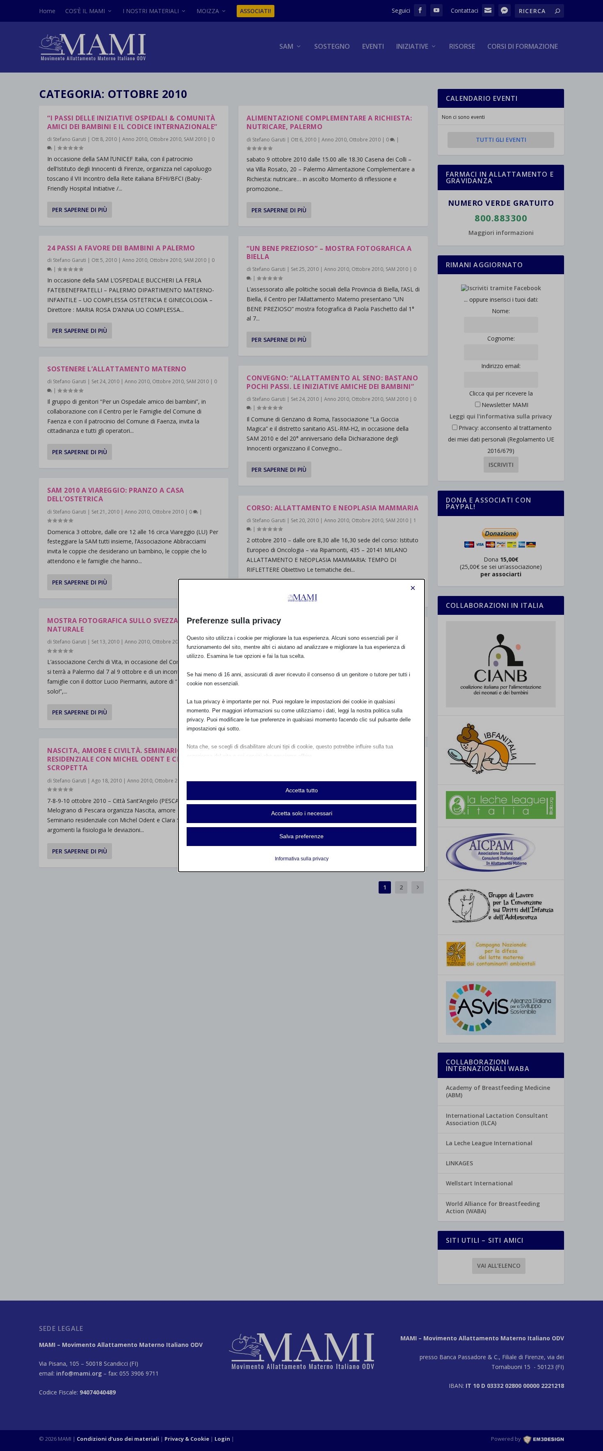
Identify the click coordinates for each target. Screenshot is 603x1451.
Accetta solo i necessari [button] (301, 813)
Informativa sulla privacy (302, 859)
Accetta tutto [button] (302, 790)
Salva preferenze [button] (301, 836)
